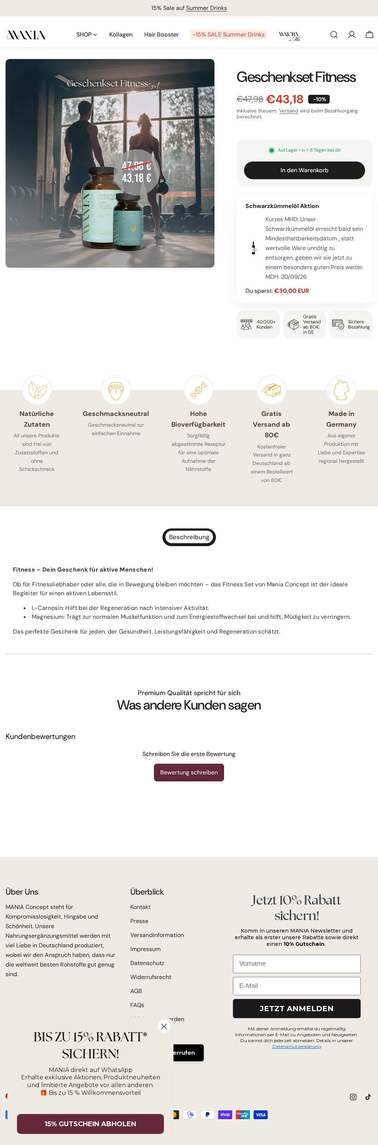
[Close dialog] (164, 1026)
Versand (288, 111)
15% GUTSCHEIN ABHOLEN (90, 1124)
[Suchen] (334, 34)
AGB (136, 991)
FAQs (137, 1005)
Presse (139, 921)
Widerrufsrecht (150, 977)
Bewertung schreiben (189, 772)
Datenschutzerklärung (296, 1046)
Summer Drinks (206, 8)
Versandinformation (157, 935)
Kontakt (140, 907)
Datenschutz (147, 963)
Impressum (145, 949)
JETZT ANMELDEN (297, 1008)
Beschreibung (189, 537)
